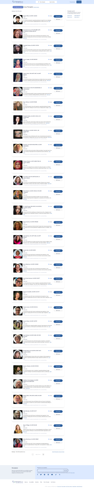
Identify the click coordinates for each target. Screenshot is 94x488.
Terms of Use (59, 486)
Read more (25, 38)
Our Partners (53, 482)
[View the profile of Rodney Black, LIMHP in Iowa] (17, 399)
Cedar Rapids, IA (77, 15)
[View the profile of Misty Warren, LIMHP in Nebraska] (17, 134)
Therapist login (72, 2)
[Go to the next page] (43, 454)
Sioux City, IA (69, 17)
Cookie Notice (74, 486)
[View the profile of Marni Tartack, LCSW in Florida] (17, 194)
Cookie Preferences (79, 486)
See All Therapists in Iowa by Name (58, 451)
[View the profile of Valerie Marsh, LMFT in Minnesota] (17, 77)
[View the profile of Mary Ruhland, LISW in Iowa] (17, 339)
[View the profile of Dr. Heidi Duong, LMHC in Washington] (17, 210)
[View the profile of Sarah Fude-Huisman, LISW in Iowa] (17, 282)
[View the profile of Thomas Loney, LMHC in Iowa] (17, 310)
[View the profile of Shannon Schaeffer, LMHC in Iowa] (17, 295)
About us (26, 482)
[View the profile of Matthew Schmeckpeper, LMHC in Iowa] (17, 383)
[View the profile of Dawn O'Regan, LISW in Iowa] (17, 428)
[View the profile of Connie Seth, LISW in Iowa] (17, 253)
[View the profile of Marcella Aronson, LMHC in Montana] (17, 33)
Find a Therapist (46, 482)
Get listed (79, 2)
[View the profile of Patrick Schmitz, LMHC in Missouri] (17, 91)
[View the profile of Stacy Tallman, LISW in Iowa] (17, 105)
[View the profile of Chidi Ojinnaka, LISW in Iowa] (17, 414)
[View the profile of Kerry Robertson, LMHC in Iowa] (17, 268)
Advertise (37, 482)
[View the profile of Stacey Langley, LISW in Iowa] (17, 63)
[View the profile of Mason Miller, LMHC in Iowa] (17, 19)
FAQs (41, 482)
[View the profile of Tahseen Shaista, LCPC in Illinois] (17, 165)
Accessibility (31, 482)
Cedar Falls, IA (76, 17)
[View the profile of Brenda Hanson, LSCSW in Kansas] (17, 354)
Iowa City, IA (69, 15)
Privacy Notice (73, 472)
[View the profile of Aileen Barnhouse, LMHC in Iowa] (17, 442)
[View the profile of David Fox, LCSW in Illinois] (17, 148)
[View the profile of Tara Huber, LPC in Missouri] (17, 180)
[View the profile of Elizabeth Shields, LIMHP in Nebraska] (17, 119)
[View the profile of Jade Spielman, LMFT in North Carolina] (17, 239)
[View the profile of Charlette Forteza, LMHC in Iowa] (17, 49)
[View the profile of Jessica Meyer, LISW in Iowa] (17, 324)
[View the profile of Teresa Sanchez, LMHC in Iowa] (17, 225)
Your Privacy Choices (69, 486)
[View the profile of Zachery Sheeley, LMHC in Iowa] (17, 369)
